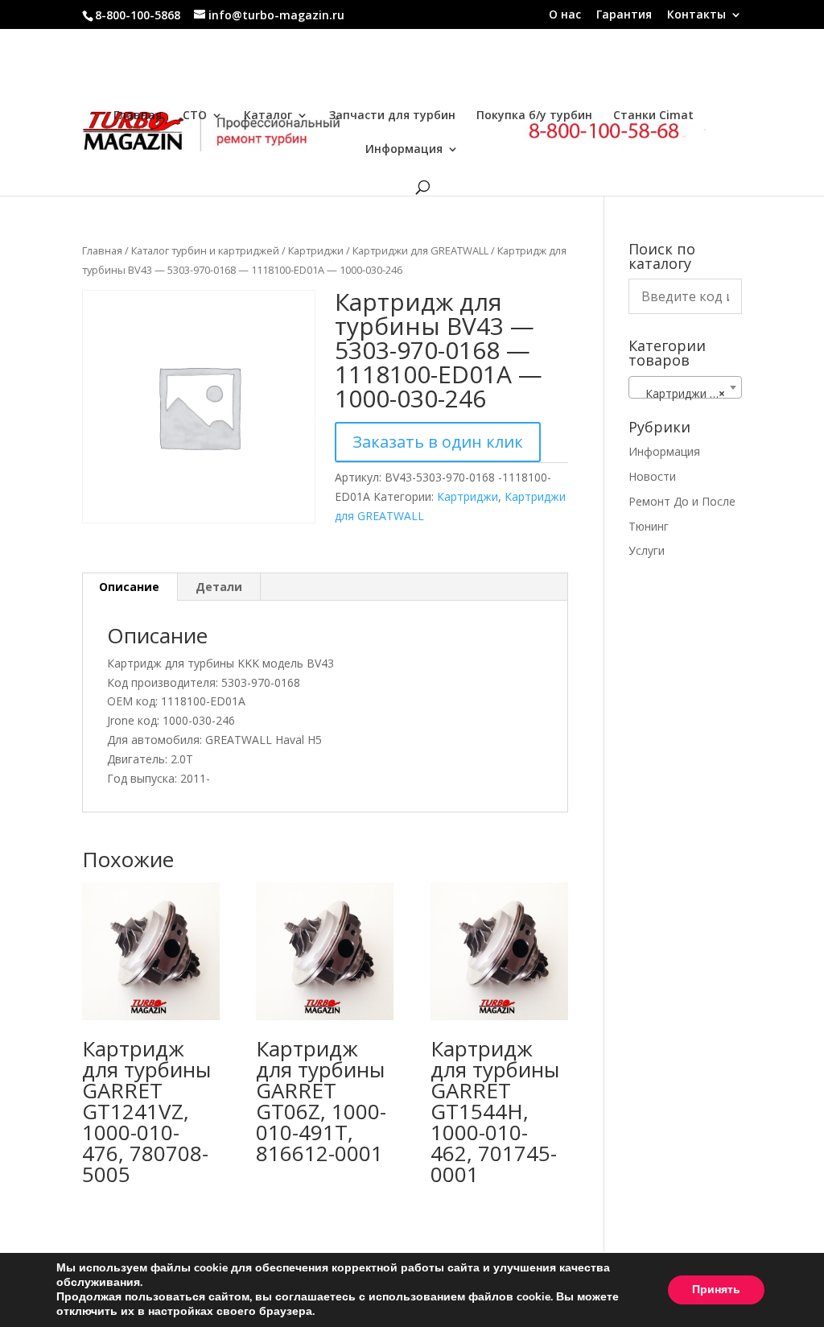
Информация (404, 149)
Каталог (268, 116)
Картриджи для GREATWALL (420, 250)
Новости (652, 476)
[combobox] (685, 387)
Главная (137, 116)
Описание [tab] (129, 586)
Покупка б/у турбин (534, 116)
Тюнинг (648, 526)
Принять (716, 1289)
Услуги (646, 550)
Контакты (696, 15)
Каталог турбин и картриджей (205, 250)
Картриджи (316, 250)
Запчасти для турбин (392, 116)
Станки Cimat (653, 116)
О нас (565, 15)
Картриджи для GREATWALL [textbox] (688, 393)
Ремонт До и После (681, 501)
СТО (195, 116)
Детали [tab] (219, 586)
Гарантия (624, 15)
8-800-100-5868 (137, 15)
